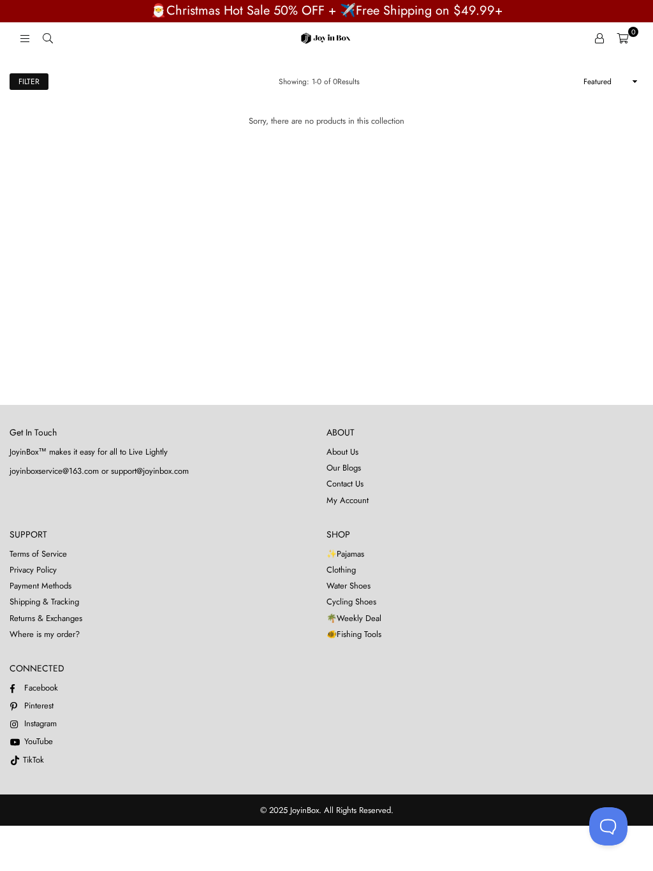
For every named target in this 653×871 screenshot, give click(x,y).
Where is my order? (45, 634)
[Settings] (599, 38)
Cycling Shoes (351, 602)
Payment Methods (40, 586)
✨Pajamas (345, 554)
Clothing (341, 570)
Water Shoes (348, 586)
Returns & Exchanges (46, 618)
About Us (342, 452)
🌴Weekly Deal (353, 618)
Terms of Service (38, 554)
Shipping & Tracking (44, 602)
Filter (29, 81)
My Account (347, 500)
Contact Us (344, 484)
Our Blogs (343, 468)
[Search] (47, 38)
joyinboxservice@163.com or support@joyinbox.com (99, 471)
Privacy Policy (33, 570)
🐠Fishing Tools (353, 634)
